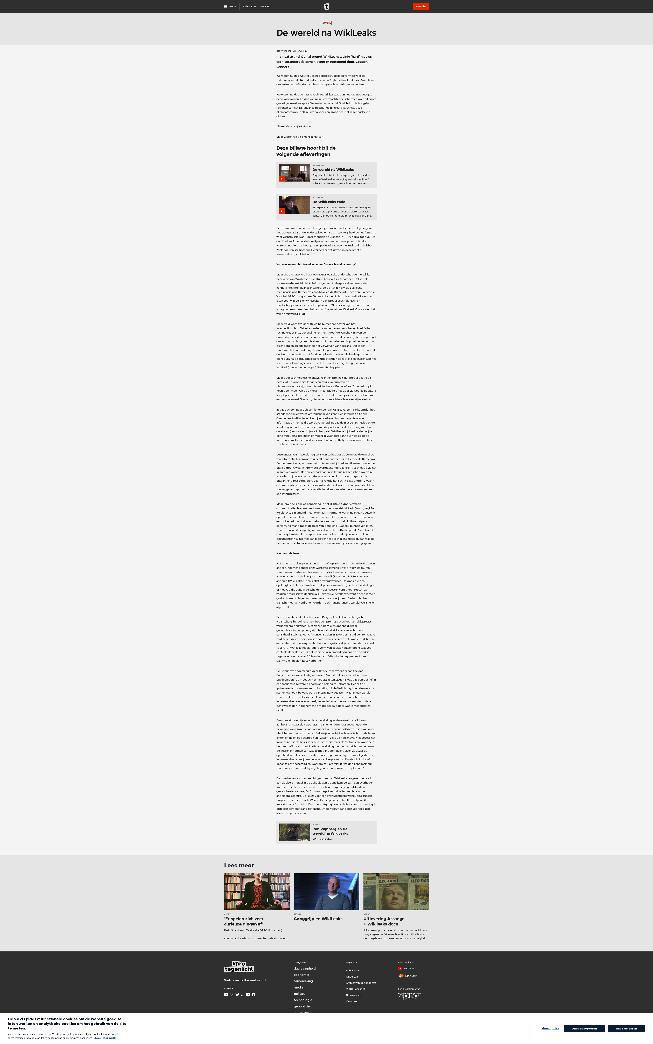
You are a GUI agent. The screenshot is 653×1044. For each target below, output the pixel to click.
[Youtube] (226, 995)
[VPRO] (409, 996)
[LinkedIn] (248, 995)
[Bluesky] (237, 995)
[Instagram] (232, 995)
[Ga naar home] (326, 6)
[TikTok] (243, 995)
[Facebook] (253, 995)
